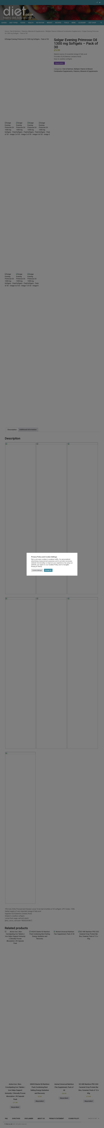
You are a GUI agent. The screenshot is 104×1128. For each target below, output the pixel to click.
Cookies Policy (53, 565)
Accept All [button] (48, 570)
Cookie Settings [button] (37, 570)
